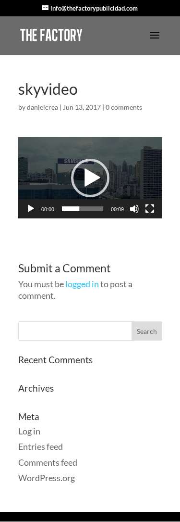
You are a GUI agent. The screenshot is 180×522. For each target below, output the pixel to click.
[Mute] (134, 209)
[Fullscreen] (150, 209)
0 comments (124, 107)
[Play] (31, 209)
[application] (90, 177)
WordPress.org (46, 477)
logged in (82, 284)
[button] (90, 178)
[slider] (82, 208)
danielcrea (42, 107)
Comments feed (47, 462)
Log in (29, 431)
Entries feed (40, 446)
